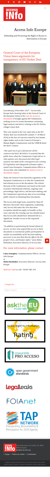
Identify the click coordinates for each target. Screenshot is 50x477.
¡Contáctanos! (31, 454)
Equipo (7, 454)
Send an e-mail (9, 270)
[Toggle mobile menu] (45, 8)
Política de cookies (18, 454)
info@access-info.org (23, 450)
